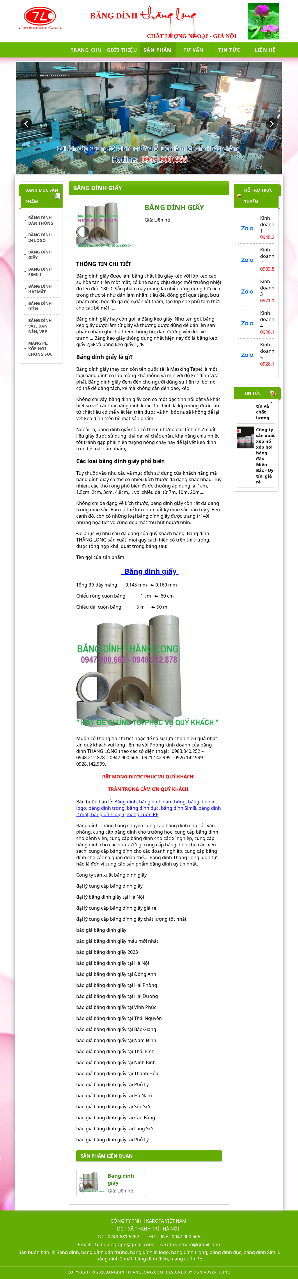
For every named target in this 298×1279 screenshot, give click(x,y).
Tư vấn (194, 50)
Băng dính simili (40, 271)
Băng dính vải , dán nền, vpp (40, 326)
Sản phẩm (158, 50)
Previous (26, 123)
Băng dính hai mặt (40, 288)
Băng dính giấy (40, 254)
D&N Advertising (212, 1272)
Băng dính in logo (40, 237)
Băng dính (125, 801)
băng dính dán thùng (162, 801)
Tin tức (229, 50)
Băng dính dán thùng (40, 220)
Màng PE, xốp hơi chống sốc (40, 348)
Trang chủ (86, 50)
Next (271, 123)
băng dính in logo (149, 1252)
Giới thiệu (122, 50)
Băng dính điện (40, 306)
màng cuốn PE (142, 814)
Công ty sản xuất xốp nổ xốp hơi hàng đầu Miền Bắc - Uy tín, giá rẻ (265, 444)
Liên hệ (265, 50)
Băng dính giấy (149, 571)
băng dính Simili (178, 808)
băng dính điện (107, 814)
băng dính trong (106, 808)
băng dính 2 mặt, (115, 1258)
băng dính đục (143, 808)
